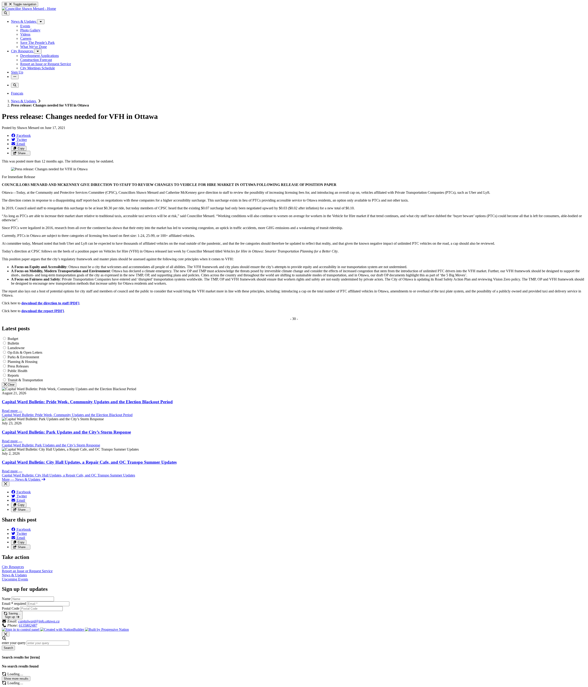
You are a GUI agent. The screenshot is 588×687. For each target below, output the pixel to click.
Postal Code (10, 608)
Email (14, 604)
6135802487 (28, 625)
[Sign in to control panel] (21, 629)
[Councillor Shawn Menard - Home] (29, 9)
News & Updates (24, 101)
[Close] (5, 484)
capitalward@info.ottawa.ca (38, 621)
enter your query (14, 643)
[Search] (5, 13)
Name (6, 599)
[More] (41, 21)
